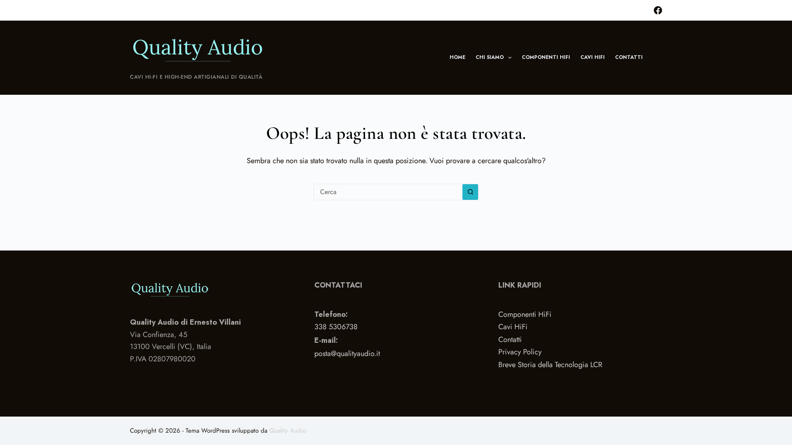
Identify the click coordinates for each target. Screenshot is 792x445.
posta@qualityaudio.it (347, 353)
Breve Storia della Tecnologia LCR (550, 364)
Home (457, 57)
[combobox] (388, 192)
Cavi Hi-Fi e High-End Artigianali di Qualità (196, 77)
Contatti (629, 57)
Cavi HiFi (592, 57)
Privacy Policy (520, 352)
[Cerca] (659, 58)
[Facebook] (658, 10)
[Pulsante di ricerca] (470, 192)
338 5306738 (336, 326)
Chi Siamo (490, 57)
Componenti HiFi (546, 57)
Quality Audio (287, 430)
